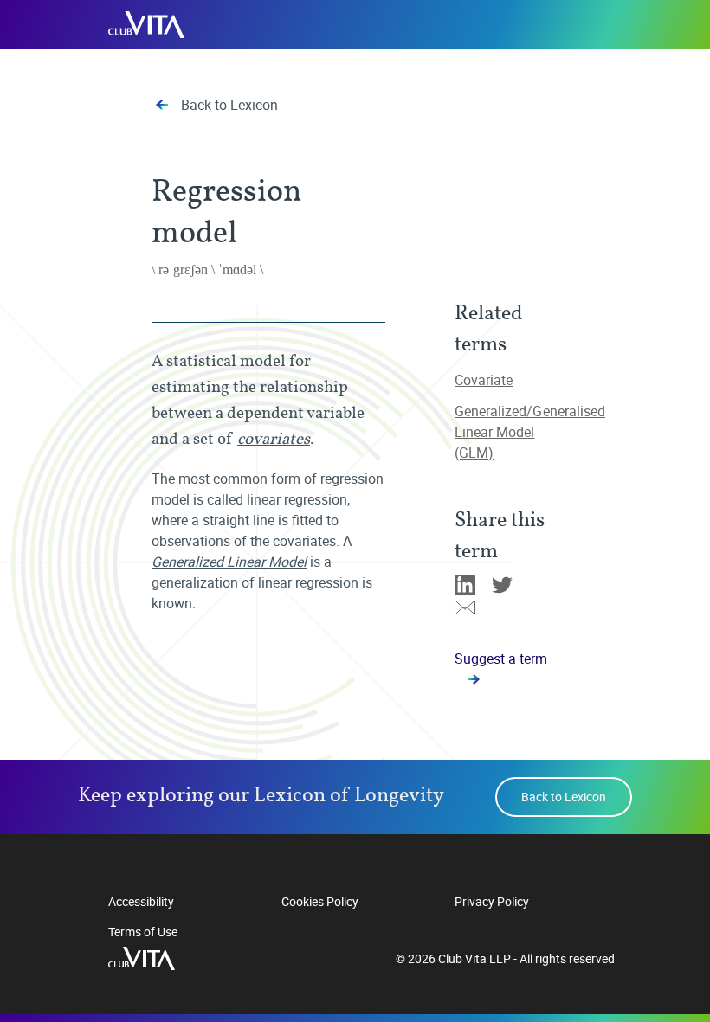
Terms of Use (143, 931)
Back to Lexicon (229, 104)
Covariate (484, 379)
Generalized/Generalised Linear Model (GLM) (530, 432)
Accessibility (141, 901)
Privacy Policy (492, 901)
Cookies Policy (319, 901)
